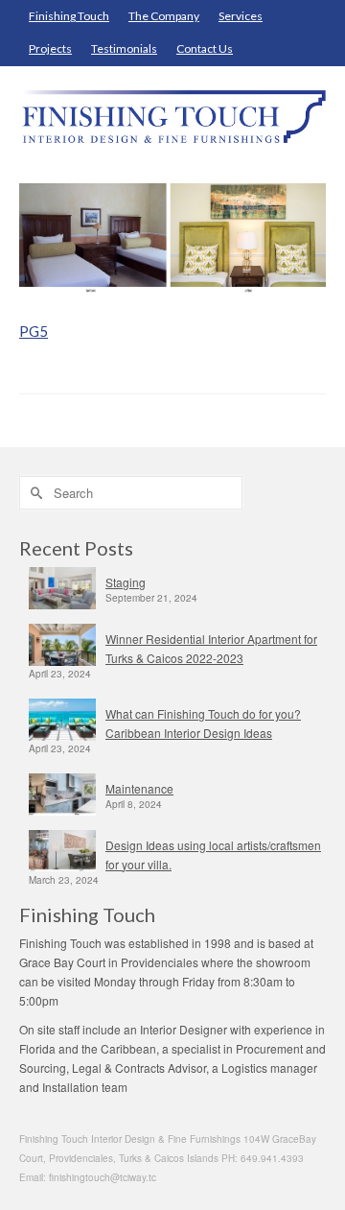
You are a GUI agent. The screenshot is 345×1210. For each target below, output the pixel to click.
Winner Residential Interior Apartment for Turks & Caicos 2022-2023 (211, 648)
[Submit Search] (33, 493)
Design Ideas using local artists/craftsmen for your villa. (213, 854)
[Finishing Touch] (172, 117)
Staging (125, 582)
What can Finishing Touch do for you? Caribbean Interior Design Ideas (203, 723)
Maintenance (139, 788)
